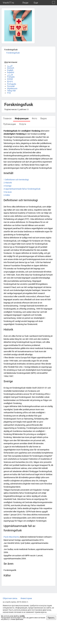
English (10, 70)
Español (10, 72)
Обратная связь (10, 598)
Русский (11, 86)
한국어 (10, 81)
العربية (9, 66)
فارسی (10, 74)
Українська (12, 88)
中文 (9, 93)
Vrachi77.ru (8, 2)
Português (11, 84)
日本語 (10, 79)
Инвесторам (26, 598)
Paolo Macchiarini (11, 537)
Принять (51, 618)
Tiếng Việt (11, 91)
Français (11, 77)
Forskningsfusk (13, 53)
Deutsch (10, 68)
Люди (25, 2)
